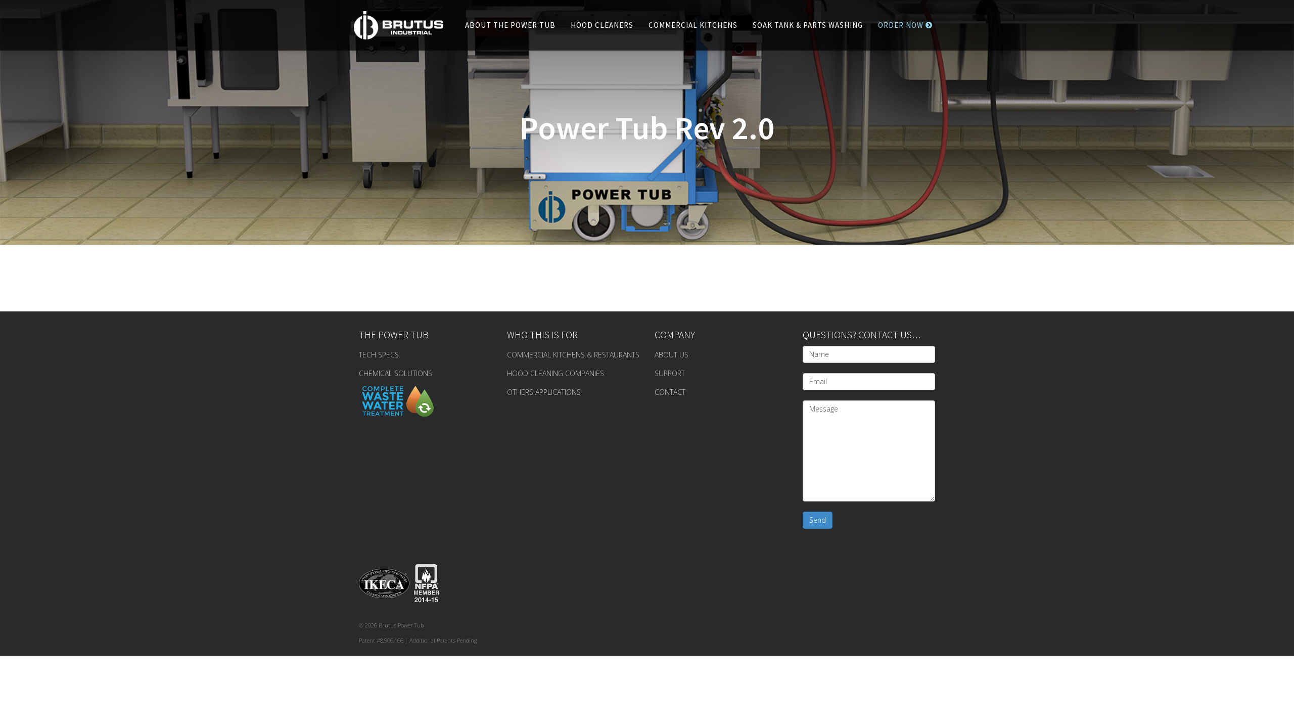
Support (670, 373)
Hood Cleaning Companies (555, 373)
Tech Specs (379, 354)
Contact (670, 392)
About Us (671, 354)
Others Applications (544, 392)
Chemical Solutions (395, 373)
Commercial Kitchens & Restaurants (573, 354)
